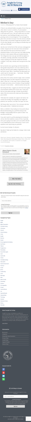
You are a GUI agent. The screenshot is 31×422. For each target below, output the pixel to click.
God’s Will (3, 255)
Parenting (7, 146)
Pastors (2, 283)
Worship (2, 305)
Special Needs (4, 293)
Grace (2, 257)
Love (2, 273)
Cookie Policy (5, 340)
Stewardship (3, 295)
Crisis (2, 234)
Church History (4, 232)
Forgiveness (3, 248)
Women (11, 146)
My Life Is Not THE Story (15, 184)
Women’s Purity (4, 301)
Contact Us (4, 334)
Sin (1, 291)
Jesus (2, 269)
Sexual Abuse (4, 289)
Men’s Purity (3, 279)
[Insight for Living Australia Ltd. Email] (3, 376)
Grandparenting (4, 259)
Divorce (2, 238)
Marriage (3, 275)
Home (2, 18)
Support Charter (6, 342)
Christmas (3, 228)
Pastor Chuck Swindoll (21, 25)
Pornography (4, 285)
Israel (2, 267)
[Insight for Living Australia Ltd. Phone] (3, 379)
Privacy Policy (5, 338)
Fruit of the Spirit (4, 252)
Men (2, 277)
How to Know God (5, 263)
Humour (2, 265)
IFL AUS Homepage (5, 10)
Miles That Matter (15, 178)
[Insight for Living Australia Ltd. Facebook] (3, 369)
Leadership (3, 271)
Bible (2, 222)
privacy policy (22, 403)
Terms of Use (5, 344)
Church (2, 230)
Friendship (3, 250)
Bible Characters (4, 224)
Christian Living (4, 226)
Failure (2, 246)
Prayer (2, 287)
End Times (3, 244)
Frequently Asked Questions (8, 336)
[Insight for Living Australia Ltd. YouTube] (3, 372)
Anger (2, 220)
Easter (2, 240)
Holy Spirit (3, 261)
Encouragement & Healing (6, 242)
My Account (14, 10)
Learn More (5, 323)
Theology (3, 297)
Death (2, 236)
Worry (2, 303)
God (1, 253)
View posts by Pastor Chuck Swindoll (11, 153)
